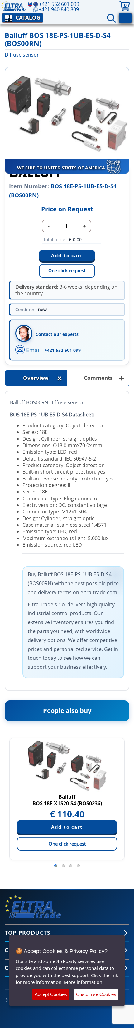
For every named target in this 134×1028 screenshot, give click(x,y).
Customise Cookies (96, 994)
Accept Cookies (51, 994)
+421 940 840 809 (59, 9)
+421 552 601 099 (63, 350)
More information (83, 982)
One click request (67, 270)
